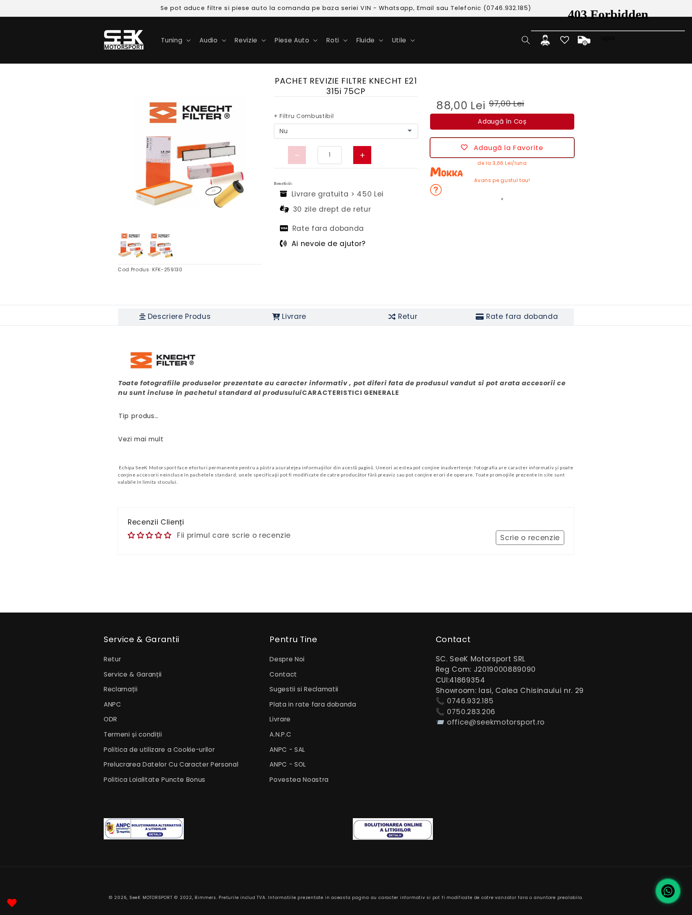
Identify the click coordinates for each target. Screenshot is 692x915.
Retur (112, 659)
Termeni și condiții (133, 734)
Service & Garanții (133, 674)
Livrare (280, 719)
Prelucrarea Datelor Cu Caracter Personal (171, 764)
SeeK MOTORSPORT (151, 898)
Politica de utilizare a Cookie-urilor (159, 749)
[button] (175, 40)
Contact (283, 674)
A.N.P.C (281, 734)
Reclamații (121, 689)
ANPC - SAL (287, 749)
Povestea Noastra (299, 779)
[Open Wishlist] (12, 903)
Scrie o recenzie (530, 538)
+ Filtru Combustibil (304, 116)
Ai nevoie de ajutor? (329, 243)
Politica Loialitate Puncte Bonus (154, 779)
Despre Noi (287, 659)
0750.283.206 (471, 712)
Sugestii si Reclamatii (304, 689)
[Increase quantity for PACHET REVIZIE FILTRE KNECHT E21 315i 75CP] (362, 155)
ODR (110, 719)
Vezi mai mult (141, 439)
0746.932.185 (470, 701)
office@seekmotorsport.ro (496, 722)
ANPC (112, 704)
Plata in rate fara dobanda (313, 704)
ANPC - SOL (288, 764)
